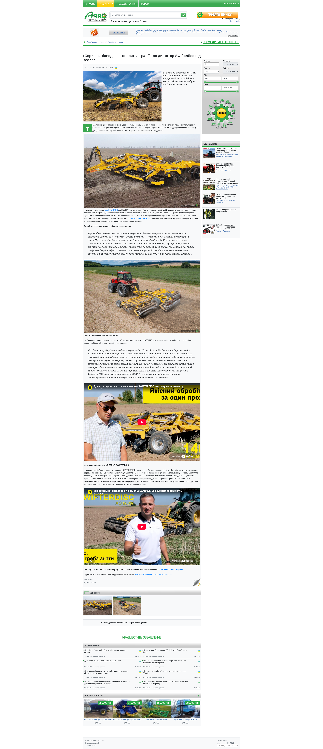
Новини (104, 3)
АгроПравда (92, 42)
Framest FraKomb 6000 (231, 185)
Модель (226, 61)
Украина (87, 582)
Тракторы (219, 155)
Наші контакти (222, 741)
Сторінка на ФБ (90, 745)
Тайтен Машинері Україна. (139, 218)
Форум (145, 3)
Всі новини (119, 32)
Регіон (207, 68)
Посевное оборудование (224, 156)
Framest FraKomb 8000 (225, 187)
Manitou (218, 170)
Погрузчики (227, 170)
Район (225, 68)
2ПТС (218, 200)
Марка (207, 61)
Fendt (223, 200)
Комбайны (219, 202)
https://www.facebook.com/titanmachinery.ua (153, 574)
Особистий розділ (230, 3)
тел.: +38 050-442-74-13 (225, 743)
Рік (205, 75)
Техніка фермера (115, 42)
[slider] (205, 82)
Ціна (206, 84)
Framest (218, 185)
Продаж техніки (126, 3)
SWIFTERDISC (111, 210)
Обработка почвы (230, 155)
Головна (90, 3)
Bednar (93, 582)
